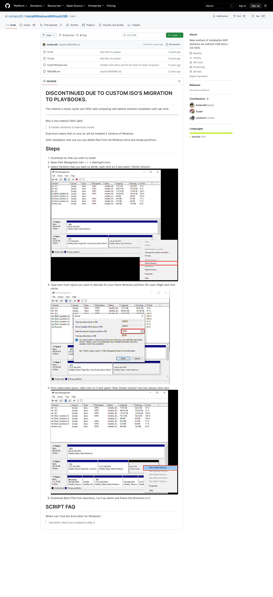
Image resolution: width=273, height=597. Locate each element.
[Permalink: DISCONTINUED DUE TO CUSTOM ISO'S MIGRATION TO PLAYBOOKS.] (43, 96)
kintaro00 (16, 16)
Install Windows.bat (57, 65)
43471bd (147, 44)
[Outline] (179, 81)
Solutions (36, 5)
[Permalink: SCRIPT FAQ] (43, 507)
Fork (241, 16)
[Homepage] (7, 5)
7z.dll (50, 52)
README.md (53, 71)
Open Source (75, 5)
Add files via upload (110, 52)
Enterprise (94, 5)
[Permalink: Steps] (43, 148)
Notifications (222, 16)
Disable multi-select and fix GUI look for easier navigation (129, 65)
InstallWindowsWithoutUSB (46, 16)
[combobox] (144, 35)
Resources (54, 5)
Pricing (111, 5)
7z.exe (50, 58)
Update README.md (69, 44)
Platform (19, 5)
